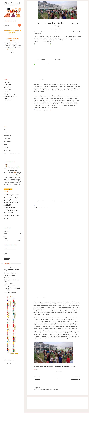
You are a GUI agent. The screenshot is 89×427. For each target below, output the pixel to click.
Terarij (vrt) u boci (8, 292)
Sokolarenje (7, 283)
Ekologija (10, 195)
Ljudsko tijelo (7, 200)
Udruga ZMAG (7, 84)
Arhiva (5, 195)
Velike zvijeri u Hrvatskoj (10, 100)
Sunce (16, 210)
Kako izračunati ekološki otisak (11, 269)
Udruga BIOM (7, 82)
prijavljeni (42, 389)
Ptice (16, 208)
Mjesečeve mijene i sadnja (10, 267)
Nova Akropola (7, 93)
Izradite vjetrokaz (8, 286)
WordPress (16, 363)
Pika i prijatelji (12, 3)
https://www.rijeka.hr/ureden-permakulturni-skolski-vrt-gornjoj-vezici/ (57, 366)
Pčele (13, 210)
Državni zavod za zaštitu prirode (12, 94)
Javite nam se (10, 49)
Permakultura (9, 208)
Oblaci (5, 205)
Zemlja (18, 216)
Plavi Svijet (6, 91)
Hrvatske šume (7, 87)
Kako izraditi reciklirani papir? (11, 279)
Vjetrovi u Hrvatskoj (9, 275)
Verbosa (11, 363)
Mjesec (17, 199)
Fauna (6, 197)
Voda (9, 213)
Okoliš (8, 205)
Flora (11, 197)
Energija (16, 195)
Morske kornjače (8, 273)
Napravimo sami (13, 202)
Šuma (6, 218)
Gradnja (15, 197)
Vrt (12, 213)
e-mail (15, 34)
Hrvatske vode (7, 89)
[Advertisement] (12, 67)
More (5, 202)
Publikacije (7, 210)
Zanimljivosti (9, 215)
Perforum (6, 86)
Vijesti (6, 213)
